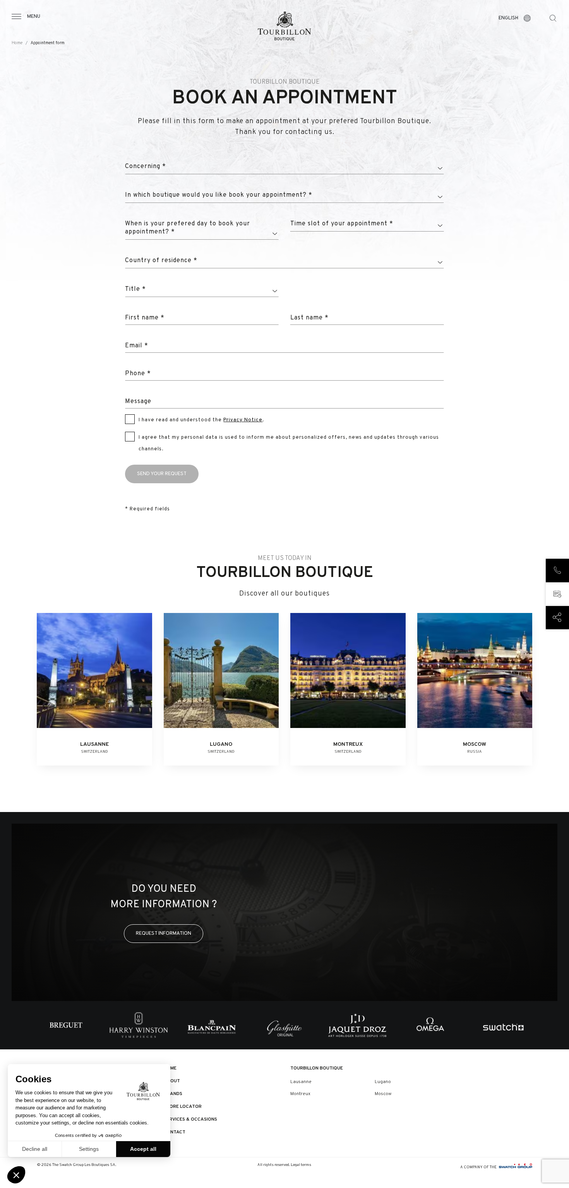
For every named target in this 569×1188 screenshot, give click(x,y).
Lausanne (301, 1082)
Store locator (183, 1106)
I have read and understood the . (201, 419)
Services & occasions (190, 1119)
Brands (173, 1094)
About (172, 1081)
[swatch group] (515, 1167)
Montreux (300, 1094)
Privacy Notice (242, 419)
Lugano (383, 1082)
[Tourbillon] (284, 26)
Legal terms (301, 1165)
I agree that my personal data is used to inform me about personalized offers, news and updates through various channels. (289, 443)
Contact (174, 1132)
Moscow (383, 1094)
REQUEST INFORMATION (163, 933)
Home (17, 43)
